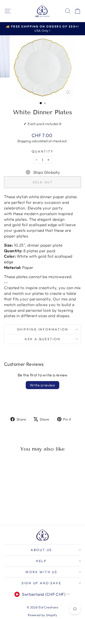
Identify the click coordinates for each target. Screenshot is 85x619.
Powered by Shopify (42, 615)
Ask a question (42, 339)
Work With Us (41, 572)
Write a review (42, 385)
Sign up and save (41, 583)
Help (41, 561)
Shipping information (42, 329)
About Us (41, 550)
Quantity (42, 151)
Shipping (24, 141)
